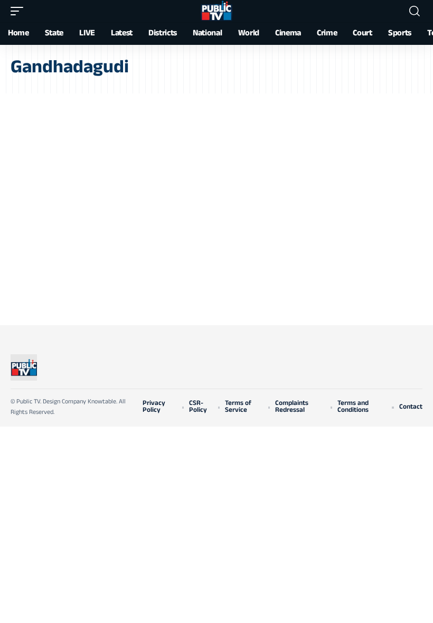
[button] (20, 11)
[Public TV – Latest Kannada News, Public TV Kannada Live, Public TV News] (24, 367)
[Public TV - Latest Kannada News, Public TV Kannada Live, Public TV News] (216, 11)
